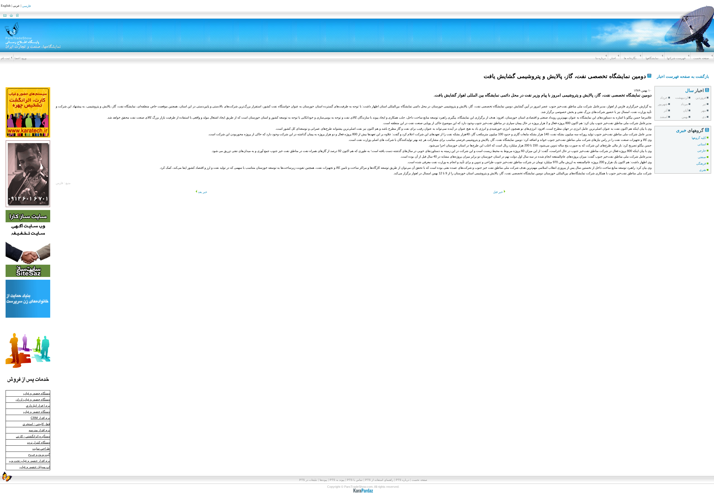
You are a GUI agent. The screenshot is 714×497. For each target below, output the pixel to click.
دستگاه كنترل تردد (38, 442)
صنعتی (702, 157)
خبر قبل (498, 192)
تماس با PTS (355, 479)
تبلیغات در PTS (308, 479)
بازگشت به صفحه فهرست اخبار (683, 76)
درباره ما (600, 58)
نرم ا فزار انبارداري (38, 405)
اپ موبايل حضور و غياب (35, 467)
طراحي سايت (41, 448)
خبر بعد (202, 192)
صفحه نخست (701, 58)
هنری (702, 170)
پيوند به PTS (337, 479)
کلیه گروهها (699, 137)
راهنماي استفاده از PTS (379, 479)
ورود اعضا (20, 58)
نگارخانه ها (630, 58)
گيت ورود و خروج (39, 454)
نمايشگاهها (652, 58)
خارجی (701, 150)
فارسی (26, 6)
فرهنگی (701, 163)
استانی (702, 144)
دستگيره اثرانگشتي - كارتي (33, 436)
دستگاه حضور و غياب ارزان (33, 399)
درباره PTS (402, 479)
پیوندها (323, 479)
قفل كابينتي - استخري (36, 424)
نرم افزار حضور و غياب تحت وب (29, 460)
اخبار (613, 58)
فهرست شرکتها (676, 58)
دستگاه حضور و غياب (36, 393)
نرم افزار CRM (40, 417)
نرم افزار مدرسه (39, 430)
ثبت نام (5, 58)
